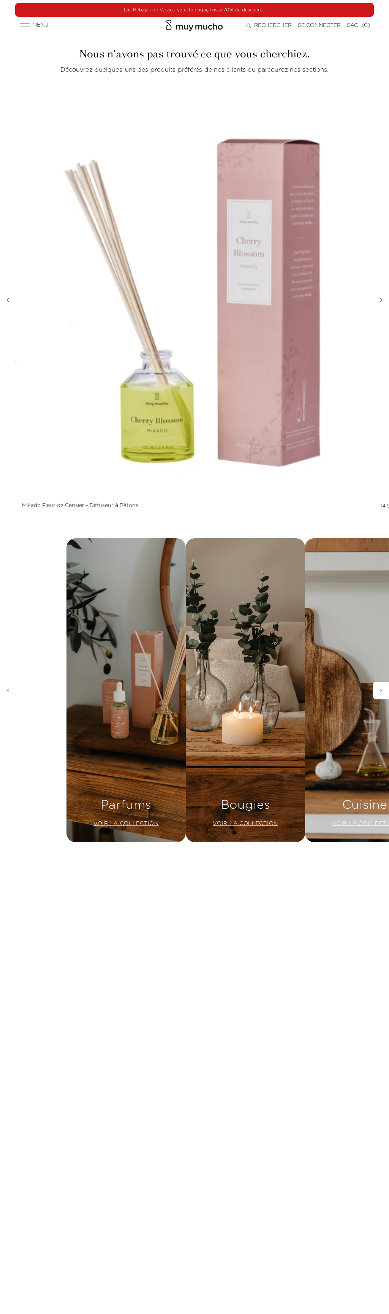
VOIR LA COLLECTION (126, 823)
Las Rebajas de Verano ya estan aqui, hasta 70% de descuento (195, 10)
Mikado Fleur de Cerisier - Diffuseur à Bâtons (80, 505)
